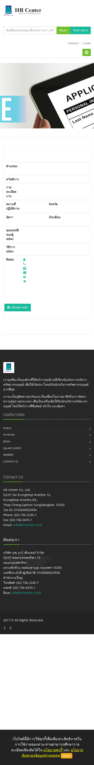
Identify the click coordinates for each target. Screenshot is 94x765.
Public (7, 428)
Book (6, 441)
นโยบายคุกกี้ (53, 750)
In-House (9, 434)
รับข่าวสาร (80, 30)
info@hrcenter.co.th (27, 525)
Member (8, 454)
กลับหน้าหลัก (19, 307)
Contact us (10, 461)
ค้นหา (63, 30)
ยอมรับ (66, 755)
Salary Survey (12, 448)
